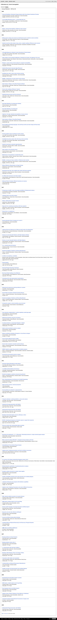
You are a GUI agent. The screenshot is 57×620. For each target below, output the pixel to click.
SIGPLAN (4, 463)
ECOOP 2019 (4, 111)
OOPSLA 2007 (4, 560)
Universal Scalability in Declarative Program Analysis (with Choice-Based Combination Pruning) (20, 14)
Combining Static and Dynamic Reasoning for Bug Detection (13, 563)
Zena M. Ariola (8, 460)
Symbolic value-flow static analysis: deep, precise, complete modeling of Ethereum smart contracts (21, 43)
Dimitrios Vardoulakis (14, 258)
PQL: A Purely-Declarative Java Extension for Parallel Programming (15, 379)
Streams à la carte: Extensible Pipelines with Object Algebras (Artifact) (15, 234)
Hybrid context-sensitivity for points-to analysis (11, 328)
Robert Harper (36, 460)
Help (12, 618)
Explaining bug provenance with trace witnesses (11, 94)
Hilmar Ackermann (5, 230)
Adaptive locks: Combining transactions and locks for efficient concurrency (16, 450)
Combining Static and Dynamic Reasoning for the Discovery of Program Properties (18, 522)
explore (6, 1)
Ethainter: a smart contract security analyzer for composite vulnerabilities (16, 62)
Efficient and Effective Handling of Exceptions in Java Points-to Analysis (16, 333)
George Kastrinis (12, 150)
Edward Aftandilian (27, 441)
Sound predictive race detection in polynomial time (12, 389)
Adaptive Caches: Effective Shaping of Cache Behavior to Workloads (15, 593)
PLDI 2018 (4, 146)
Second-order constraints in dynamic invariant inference (13, 343)
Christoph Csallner (18, 299)
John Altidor (4, 288)
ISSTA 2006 (4, 585)
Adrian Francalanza (18, 171)
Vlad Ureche (4, 279)
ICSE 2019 (4, 116)
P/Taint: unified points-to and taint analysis (10, 200)
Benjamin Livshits (5, 257)
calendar (10, 1)
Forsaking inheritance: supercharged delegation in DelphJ (13, 322)
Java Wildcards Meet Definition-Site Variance (10, 368)
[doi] (16, 22)
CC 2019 (3, 178)
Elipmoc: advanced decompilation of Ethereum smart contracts (14, 28)
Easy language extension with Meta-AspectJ (10, 588)
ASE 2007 (4, 571)
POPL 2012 (4, 392)
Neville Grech (17, 15)
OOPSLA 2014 (4, 290)
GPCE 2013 (4, 320)
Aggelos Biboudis (10, 212)
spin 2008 (4, 525)
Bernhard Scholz (21, 64)
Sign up (55, 1)
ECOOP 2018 (4, 183)
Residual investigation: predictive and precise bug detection (13, 374)
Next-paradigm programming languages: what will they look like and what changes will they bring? (21, 124)
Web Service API (17, 618)
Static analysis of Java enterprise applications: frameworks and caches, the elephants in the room (21, 57)
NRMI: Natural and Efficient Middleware (9, 527)
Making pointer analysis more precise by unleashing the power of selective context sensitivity (20, 37)
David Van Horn (18, 435)
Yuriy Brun (10, 156)
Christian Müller (20, 230)
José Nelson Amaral (31, 257)
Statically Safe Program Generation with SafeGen (11, 409)
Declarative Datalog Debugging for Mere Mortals (11, 363)
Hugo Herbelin (42, 460)
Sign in (53, 1)
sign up (6, 613)
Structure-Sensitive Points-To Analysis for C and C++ (12, 220)
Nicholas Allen (33, 58)
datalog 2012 (4, 366)
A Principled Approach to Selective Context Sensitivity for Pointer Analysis (16, 52)
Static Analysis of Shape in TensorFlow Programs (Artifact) (13, 83)
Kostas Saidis (4, 421)
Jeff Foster (26, 460)
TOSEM (3, 300)
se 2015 (3, 253)
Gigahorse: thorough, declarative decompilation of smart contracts (15, 114)
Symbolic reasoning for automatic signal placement (12, 144)
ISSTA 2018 (4, 152)
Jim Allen (3, 460)
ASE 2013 (4, 351)
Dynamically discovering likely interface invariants (11, 577)
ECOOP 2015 (4, 242)
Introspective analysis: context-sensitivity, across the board (13, 303)
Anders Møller (14, 53)
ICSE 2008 (4, 498)
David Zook (11, 405)
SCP (3, 412)
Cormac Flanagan (28, 391)
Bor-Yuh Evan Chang (39, 257)
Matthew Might (5, 435)
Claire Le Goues (5, 156)
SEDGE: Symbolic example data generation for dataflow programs (14, 349)
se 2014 (3, 295)
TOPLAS (3, 417)
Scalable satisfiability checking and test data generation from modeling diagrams (17, 476)
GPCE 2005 (4, 610)
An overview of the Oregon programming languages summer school (15, 459)
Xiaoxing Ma (14, 39)
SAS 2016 (4, 223)
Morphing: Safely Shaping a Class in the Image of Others (13, 552)
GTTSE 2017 (4, 270)
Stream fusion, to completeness (8, 211)
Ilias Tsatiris (12, 15)
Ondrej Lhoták (25, 257)
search (13, 1)
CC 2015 (3, 232)
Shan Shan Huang (10, 400)
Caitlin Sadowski (18, 391)
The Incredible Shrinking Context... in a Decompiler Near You (13, 19)
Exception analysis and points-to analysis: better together (13, 471)
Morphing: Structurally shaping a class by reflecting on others (14, 414)
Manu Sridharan (12, 257)
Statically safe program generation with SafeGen (11, 404)
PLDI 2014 (4, 305)
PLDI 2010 (4, 437)
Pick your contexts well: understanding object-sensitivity (13, 425)
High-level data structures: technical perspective (11, 384)
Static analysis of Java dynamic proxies (9, 149)
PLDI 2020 (4, 60)
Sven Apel (14, 156)
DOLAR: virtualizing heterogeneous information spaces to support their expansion (18, 420)
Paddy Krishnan (19, 58)
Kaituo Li (3, 299)
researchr (2, 1)
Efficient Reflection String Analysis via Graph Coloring (12, 165)
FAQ (24, 618)
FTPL (3, 265)
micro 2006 (4, 596)
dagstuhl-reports (5, 341)
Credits (9, 618)
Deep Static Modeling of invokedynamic (9, 108)
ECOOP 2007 (4, 555)
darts (3, 86)
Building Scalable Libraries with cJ (9, 542)
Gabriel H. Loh (20, 594)
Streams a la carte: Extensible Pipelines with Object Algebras (13, 240)
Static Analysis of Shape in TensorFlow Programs (11, 119)
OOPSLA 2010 (4, 442)
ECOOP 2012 (4, 371)
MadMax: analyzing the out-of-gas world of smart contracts (13, 78)
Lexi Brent (4, 64)
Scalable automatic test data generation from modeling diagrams (14, 568)
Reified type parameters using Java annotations (11, 317)
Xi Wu (8, 95)
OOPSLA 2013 (4, 325)
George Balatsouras (12, 177)
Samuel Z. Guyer (46, 257)
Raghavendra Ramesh (26, 58)
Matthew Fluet (21, 460)
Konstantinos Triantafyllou (26, 44)
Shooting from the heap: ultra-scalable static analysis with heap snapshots (16, 170)
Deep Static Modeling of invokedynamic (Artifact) (11, 103)
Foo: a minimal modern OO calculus (9, 245)
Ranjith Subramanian (20, 477)
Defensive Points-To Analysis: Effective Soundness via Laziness (14, 181)
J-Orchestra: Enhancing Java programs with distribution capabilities (15, 481)
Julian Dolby (11, 85)
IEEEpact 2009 (5, 489)
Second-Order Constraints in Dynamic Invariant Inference (13, 292)
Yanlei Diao (24, 350)
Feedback (28, 618)
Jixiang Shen (4, 95)
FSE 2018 (4, 141)
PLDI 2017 (4, 192)
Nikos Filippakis (13, 58)
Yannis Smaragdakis (23, 15)
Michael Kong (10, 79)
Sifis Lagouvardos (5, 20)
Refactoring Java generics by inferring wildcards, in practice (13, 287)
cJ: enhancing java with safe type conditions (10, 547)
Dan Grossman (31, 460)
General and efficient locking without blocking (11, 517)
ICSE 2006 (4, 580)
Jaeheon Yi (23, 391)
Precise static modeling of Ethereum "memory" (11, 89)
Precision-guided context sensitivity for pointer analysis (13, 133)
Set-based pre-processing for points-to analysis (11, 354)
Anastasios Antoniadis (6, 15)
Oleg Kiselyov (4, 212)
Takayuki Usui (4, 451)
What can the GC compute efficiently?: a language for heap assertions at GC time (17, 439)
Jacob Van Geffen (11, 69)
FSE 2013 (4, 346)
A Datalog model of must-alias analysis (9, 195)
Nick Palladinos (16, 212)
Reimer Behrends (11, 451)
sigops (3, 70)
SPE (3, 422)
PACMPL (3, 31)
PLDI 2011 (4, 401)
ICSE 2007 (4, 544)
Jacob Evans (12, 391)
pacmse (3, 22)
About (2, 618)
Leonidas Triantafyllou (13, 74)
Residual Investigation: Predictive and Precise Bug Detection (14, 250)
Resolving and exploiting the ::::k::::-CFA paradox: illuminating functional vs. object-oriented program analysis (23, 434)
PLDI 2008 (4, 514)
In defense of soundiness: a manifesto (9, 255)
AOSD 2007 (4, 550)
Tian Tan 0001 (4, 39)
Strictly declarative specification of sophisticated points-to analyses (15, 466)
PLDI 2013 (4, 330)
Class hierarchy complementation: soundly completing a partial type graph (16, 312)
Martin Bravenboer (27, 274)
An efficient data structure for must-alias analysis (11, 175)
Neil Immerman (21, 380)
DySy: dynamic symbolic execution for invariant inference (13, 496)
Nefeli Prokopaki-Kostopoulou (26, 177)
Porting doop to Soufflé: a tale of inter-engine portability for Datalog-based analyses (18, 190)
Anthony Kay (12, 518)
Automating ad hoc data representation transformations (13, 278)
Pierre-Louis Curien (14, 460)
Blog (22, 618)
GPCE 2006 (4, 601)
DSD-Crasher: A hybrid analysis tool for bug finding (12, 501)
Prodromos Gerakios (6, 246)
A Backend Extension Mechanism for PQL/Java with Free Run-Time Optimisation (17, 229)
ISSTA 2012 (4, 376)
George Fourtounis (5, 74)
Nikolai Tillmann (12, 497)
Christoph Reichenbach (13, 230)
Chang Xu (19, 39)
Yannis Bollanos (12, 20)
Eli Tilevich (4, 483)
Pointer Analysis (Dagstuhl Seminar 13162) (10, 338)
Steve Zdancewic (8, 462)
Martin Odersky (24, 279)
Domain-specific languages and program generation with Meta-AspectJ (15, 506)
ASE (3, 479)
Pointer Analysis (5, 262)
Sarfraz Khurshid (26, 156)
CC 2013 (3, 336)
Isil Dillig (15, 69)
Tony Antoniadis (5, 191)
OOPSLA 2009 (4, 468)
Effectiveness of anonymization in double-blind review (12, 154)
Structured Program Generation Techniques (10, 267)
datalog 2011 (4, 447)
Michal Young (24, 345)
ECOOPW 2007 (5, 539)
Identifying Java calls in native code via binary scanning (13, 73)
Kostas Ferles (4, 69)
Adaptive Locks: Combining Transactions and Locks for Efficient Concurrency (17, 487)
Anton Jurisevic (15, 79)
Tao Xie (18, 502)
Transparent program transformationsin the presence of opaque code (15, 598)
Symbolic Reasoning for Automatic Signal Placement (12, 68)
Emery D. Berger (19, 156)
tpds (3, 530)
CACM (3, 81)
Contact (5, 618)
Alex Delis (17, 421)
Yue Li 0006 (10, 39)
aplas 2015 (4, 275)
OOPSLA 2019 (4, 127)
